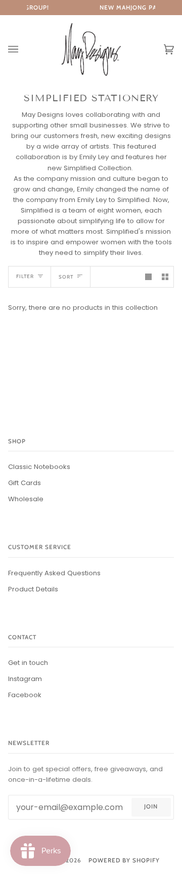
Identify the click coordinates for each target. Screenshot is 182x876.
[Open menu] (23, 49)
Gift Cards (24, 483)
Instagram (25, 679)
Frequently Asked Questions (54, 573)
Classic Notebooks (39, 466)
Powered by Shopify (124, 860)
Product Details (33, 589)
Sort (66, 277)
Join (151, 806)
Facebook (24, 695)
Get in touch (28, 662)
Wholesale (25, 499)
